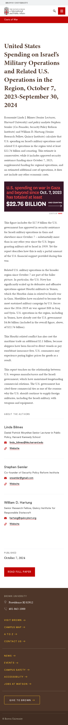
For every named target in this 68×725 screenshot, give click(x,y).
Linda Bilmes (13, 427)
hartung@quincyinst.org (23, 518)
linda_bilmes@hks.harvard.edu (26, 442)
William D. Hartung (18, 502)
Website (14, 448)
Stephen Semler (16, 467)
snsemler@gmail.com (21, 478)
